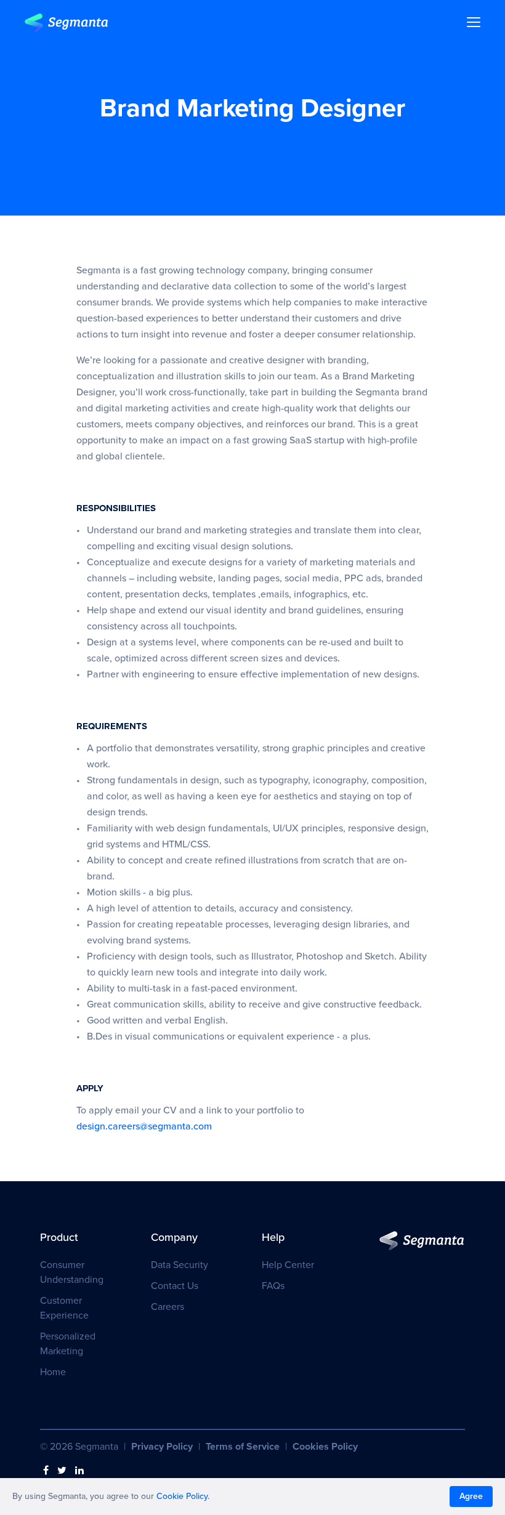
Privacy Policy (162, 1446)
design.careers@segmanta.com (144, 1126)
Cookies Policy (325, 1446)
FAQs (273, 1286)
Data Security (179, 1265)
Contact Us (174, 1286)
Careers (167, 1307)
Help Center (288, 1265)
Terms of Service (243, 1446)
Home (53, 1372)
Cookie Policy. (182, 1496)
